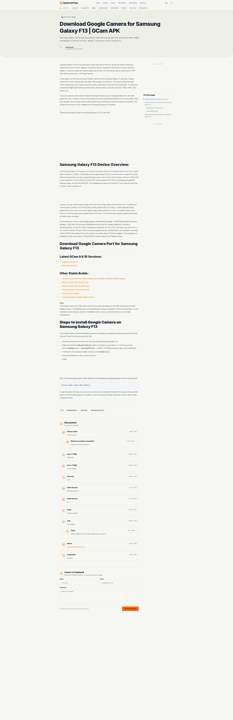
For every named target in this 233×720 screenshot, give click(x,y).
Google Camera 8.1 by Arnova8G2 (75, 290)
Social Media (133, 3)
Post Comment (132, 608)
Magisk (94, 8)
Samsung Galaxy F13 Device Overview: (156, 99)
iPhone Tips (133, 8)
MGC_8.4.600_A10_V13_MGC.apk (75, 286)
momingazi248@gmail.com (76, 547)
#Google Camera (72, 410)
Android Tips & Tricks (68, 17)
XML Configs (119, 279)
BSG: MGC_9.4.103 (69, 266)
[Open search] (166, 3)
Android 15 (75, 8)
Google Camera (103, 8)
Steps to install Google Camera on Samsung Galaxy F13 (158, 115)
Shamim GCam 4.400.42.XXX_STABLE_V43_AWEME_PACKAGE (87, 279)
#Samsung (84, 410)
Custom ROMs (114, 8)
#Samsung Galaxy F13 (97, 410)
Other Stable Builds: (152, 111)
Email (102, 579)
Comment (63, 587)
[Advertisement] (99, 195)
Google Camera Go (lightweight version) (78, 297)
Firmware (124, 8)
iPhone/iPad (122, 3)
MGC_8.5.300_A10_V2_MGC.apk (75, 282)
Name (62, 579)
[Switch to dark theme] (171, 3)
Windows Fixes (143, 8)
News (98, 3)
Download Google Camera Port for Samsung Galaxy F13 (158, 103)
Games (113, 3)
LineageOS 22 (85, 8)
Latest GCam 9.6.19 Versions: (155, 108)
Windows (143, 3)
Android (105, 3)
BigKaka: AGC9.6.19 (70, 262)
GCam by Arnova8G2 (70, 293)
